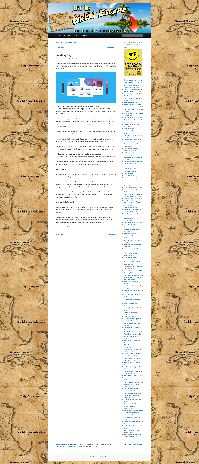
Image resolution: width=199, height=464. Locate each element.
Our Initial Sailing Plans (131, 430)
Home (58, 35)
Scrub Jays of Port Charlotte (133, 157)
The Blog (85, 35)
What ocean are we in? (131, 281)
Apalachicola (128, 341)
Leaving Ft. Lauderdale (131, 124)
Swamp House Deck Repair (132, 140)
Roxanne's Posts (129, 178)
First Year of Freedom (131, 148)
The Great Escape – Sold (132, 109)
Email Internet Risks (130, 421)
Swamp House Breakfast (132, 144)
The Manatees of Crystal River (133, 319)
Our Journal (128, 176)
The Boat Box (128, 382)
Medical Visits (128, 426)
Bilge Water (127, 375)
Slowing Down (128, 362)
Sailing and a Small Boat (132, 395)
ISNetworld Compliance (62, 444)
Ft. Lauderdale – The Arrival (133, 271)
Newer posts (111, 48)
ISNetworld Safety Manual (75, 446)
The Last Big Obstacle (131, 389)
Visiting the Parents (130, 308)
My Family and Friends (131, 384)
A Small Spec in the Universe (133, 113)
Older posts (60, 48)
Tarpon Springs (129, 316)
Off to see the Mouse (130, 153)
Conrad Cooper (72, 42)
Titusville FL (128, 118)
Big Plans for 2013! (130, 135)
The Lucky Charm (129, 378)
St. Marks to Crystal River (132, 323)
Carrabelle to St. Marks (131, 327)
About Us (76, 35)
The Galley (127, 393)
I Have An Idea (128, 417)
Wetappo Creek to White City (133, 349)
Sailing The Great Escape (134, 80)
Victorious (61, 68)
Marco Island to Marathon (132, 290)
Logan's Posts (128, 173)
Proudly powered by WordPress (99, 457)
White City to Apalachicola (132, 345)
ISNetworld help (137, 444)
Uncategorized (65, 227)
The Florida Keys (129, 275)
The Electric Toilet (130, 295)
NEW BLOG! (128, 83)
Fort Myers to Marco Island (132, 299)
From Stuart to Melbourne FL (133, 120)
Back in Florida (129, 102)
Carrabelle (127, 332)
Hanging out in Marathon (132, 286)
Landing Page (64, 55)
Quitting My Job (129, 399)
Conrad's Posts (129, 171)
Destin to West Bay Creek (132, 367)
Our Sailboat (66, 35)
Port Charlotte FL (129, 303)
